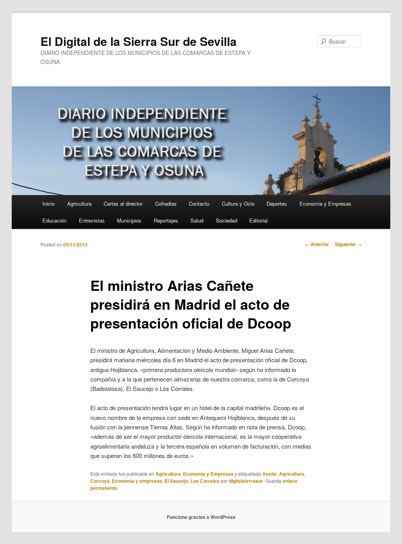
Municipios (129, 220)
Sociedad (226, 220)
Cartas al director (123, 203)
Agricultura (79, 203)
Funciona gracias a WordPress (201, 516)
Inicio (48, 203)
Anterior (317, 244)
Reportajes (166, 220)
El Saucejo (176, 480)
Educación (54, 220)
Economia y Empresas (325, 203)
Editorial (258, 220)
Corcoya (100, 480)
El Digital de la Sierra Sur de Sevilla (138, 41)
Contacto (199, 203)
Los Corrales (204, 480)
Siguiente (348, 244)
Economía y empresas (137, 480)
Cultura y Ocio (238, 203)
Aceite (269, 473)
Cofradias (166, 203)
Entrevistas (92, 220)
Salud (196, 220)
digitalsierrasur (246, 480)
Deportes (277, 203)
